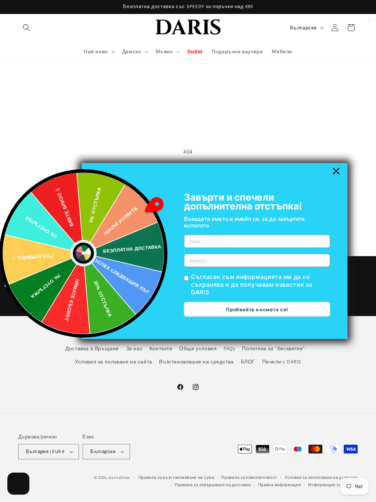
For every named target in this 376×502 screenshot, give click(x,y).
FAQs (229, 348)
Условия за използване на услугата (321, 477)
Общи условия (198, 348)
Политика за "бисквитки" (273, 348)
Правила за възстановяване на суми (176, 477)
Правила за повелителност (249, 477)
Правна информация (279, 484)
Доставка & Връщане (92, 348)
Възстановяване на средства (196, 361)
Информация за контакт (333, 484)
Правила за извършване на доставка (213, 484)
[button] (26, 27)
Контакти (161, 348)
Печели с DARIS (281, 361)
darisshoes (119, 477)
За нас (134, 348)
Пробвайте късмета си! (257, 309)
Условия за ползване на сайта (113, 361)
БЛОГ (248, 361)
